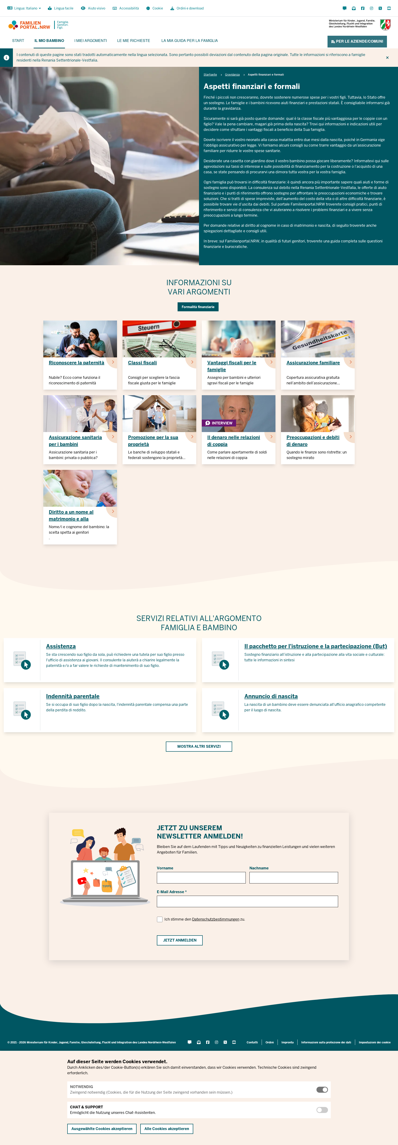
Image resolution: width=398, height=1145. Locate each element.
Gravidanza (232, 75)
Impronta (287, 1042)
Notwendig (81, 1086)
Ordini (270, 1042)
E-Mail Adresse (170, 891)
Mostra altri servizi (199, 746)
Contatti (252, 1042)
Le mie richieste (133, 40)
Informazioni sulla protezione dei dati (326, 1042)
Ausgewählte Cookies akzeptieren (101, 1128)
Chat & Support (86, 1107)
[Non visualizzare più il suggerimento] (387, 57)
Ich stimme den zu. (204, 919)
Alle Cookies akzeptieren (166, 1128)
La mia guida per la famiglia (189, 40)
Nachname (259, 868)
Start (18, 40)
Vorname (165, 868)
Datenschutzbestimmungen (215, 919)
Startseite (210, 75)
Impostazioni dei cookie (375, 1042)
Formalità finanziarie (198, 307)
